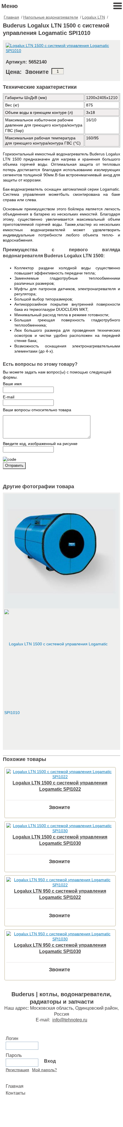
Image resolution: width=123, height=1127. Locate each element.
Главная (11, 17)
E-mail (8, 397)
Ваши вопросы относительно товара (37, 410)
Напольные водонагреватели (50, 17)
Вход (50, 1061)
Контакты (15, 1093)
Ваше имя (12, 383)
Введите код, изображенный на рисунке (40, 443)
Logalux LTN (93, 17)
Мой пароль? (44, 1069)
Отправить (14, 465)
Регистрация (17, 1069)
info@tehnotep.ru (69, 1019)
